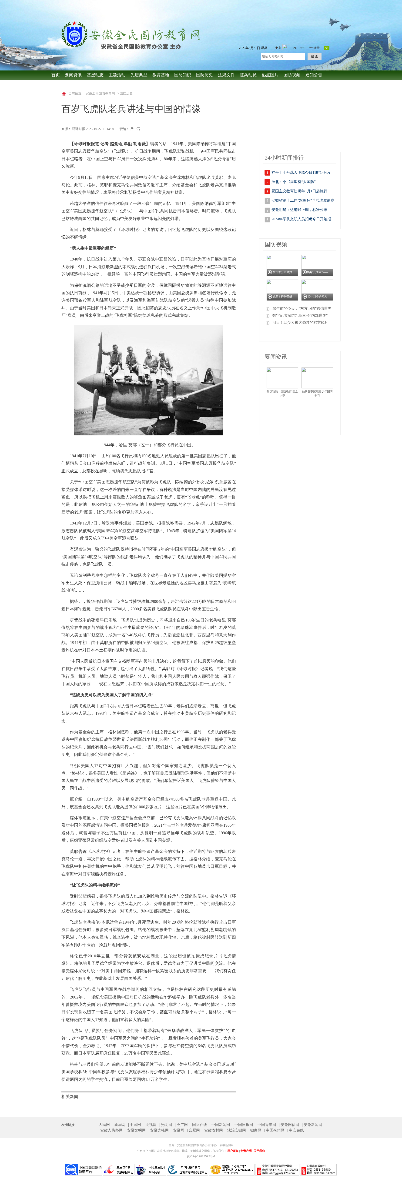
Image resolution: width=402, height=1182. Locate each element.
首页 (55, 75)
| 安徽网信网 (289, 1125)
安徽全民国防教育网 (100, 93)
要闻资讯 (73, 75)
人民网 (104, 1125)
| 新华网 (119, 1125)
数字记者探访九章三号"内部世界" (300, 315)
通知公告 (313, 75)
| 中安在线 (295, 1130)
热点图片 (270, 75)
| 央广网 (181, 1125)
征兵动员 (248, 75)
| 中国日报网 (243, 1125)
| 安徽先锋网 (158, 1130)
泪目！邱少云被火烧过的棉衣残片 (300, 322)
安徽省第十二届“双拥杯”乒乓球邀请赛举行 (302, 201)
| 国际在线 (199, 1125)
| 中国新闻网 (220, 1125)
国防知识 (182, 75)
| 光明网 (165, 1125)
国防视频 (292, 75)
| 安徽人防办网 (111, 1130)
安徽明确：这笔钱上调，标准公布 (299, 210)
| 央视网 (150, 1125)
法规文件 (226, 75)
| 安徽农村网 (213, 1130)
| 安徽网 (177, 1130)
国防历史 (204, 75)
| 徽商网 (255, 1130)
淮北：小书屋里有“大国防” (293, 182)
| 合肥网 (193, 1130)
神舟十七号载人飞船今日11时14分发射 (301, 173)
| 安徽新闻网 (312, 1125)
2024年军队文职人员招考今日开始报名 (301, 220)
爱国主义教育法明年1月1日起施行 (299, 191)
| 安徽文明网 (135, 1130)
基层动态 (95, 75)
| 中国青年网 (266, 1125)
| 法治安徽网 (236, 1130)
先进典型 (139, 75)
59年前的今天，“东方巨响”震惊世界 (302, 309)
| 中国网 (134, 1125)
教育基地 (160, 75)
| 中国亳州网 (274, 1130)
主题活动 (117, 75)
